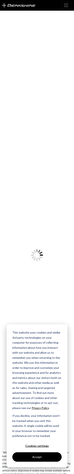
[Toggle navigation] (66, 5)
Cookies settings (37, 446)
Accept (37, 457)
